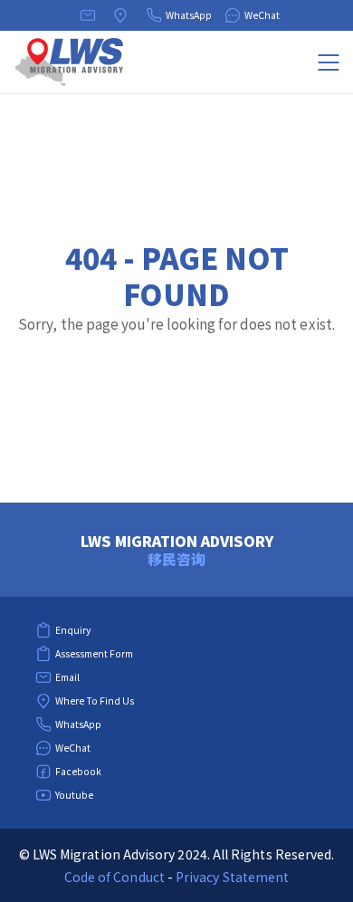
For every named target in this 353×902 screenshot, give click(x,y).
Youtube (74, 794)
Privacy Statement (232, 877)
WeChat (262, 15)
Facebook (78, 771)
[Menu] (328, 62)
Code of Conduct (114, 877)
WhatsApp (189, 15)
